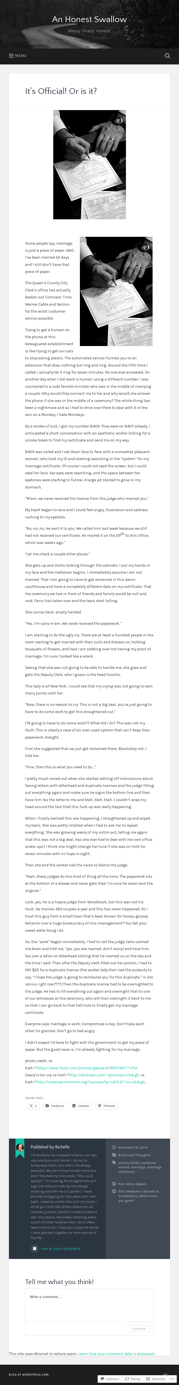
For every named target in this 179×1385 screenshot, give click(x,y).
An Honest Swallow (89, 19)
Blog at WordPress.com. (29, 1374)
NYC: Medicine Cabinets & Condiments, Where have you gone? (138, 1195)
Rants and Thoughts (134, 1155)
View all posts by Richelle (60, 1249)
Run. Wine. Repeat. (132, 1184)
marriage (138, 1167)
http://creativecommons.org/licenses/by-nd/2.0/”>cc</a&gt (90, 1082)
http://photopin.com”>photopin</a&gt (104, 1075)
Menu (20, 55)
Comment (139, 1328)
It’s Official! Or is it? (61, 91)
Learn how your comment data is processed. (116, 1353)
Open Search (166, 55)
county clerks (128, 1163)
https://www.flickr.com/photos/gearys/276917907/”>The (86, 1068)
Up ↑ (166, 1374)
